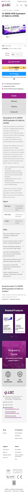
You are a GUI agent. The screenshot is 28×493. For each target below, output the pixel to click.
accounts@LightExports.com (13, 417)
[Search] (21, 5)
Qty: (13, 54)
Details (14, 96)
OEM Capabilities (18, 433)
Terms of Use (15, 491)
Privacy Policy (7, 491)
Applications (18, 435)
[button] (14, 68)
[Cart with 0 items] (25, 5)
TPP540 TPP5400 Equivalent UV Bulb (20, 327)
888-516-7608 (8, 404)
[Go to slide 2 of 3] (14, 336)
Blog (16, 459)
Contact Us (5, 299)
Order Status (6, 449)
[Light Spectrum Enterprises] (5, 5)
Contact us (20, 88)
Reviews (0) (14, 112)
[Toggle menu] (17, 5)
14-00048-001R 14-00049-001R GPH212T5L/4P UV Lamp (7, 328)
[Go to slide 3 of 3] (16, 336)
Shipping (14, 106)
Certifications (18, 452)
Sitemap (22, 491)
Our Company (18, 449)
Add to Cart (15, 62)
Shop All (5, 433)
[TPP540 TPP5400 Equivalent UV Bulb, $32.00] (20, 319)
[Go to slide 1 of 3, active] (11, 336)
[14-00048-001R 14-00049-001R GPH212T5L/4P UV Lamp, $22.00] (8, 319)
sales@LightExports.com (12, 409)
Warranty (14, 101)
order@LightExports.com (12, 413)
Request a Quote (22, 1)
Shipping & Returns (7, 454)
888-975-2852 (6, 1)
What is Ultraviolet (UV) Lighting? (19, 455)
